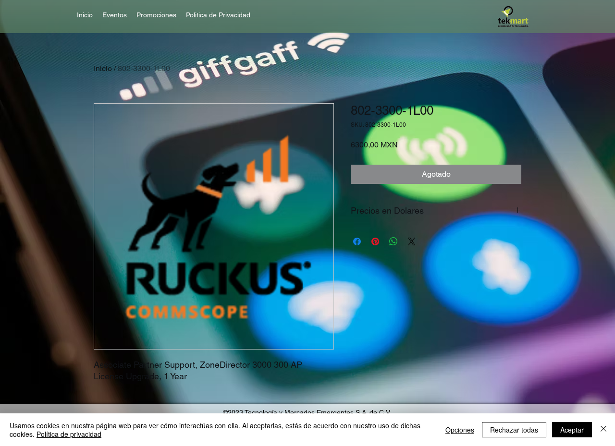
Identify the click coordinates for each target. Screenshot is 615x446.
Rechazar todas (514, 429)
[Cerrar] (603, 429)
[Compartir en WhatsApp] (393, 241)
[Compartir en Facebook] (357, 241)
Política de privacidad (69, 434)
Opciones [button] (459, 429)
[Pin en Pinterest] (375, 241)
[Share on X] (412, 241)
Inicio (103, 68)
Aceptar (572, 429)
